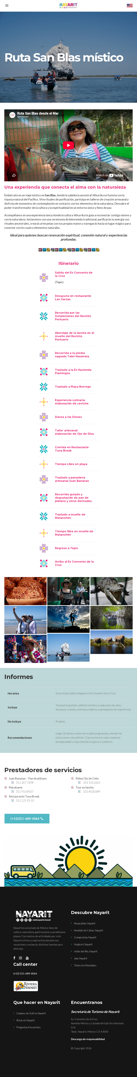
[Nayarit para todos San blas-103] (25, 648)
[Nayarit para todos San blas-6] (25, 620)
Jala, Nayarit (80, 958)
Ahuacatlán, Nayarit (84, 923)
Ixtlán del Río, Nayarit (85, 951)
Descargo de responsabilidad (88, 1039)
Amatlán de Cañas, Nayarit (88, 930)
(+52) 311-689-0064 (25, 973)
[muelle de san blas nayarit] (68, 619)
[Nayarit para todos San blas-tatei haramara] (68, 647)
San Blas (50, 195)
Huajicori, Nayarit (83, 944)
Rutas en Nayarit (25, 1020)
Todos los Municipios (85, 965)
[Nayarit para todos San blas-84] (68, 591)
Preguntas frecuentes (28, 1027)
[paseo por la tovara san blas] (111, 618)
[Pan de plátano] (25, 591)
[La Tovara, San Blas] (111, 642)
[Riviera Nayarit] (39, 986)
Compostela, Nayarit (85, 937)
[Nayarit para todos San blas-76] (111, 591)
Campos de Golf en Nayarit (31, 1013)
